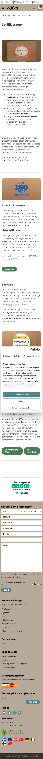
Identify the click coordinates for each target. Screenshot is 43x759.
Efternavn (7, 523)
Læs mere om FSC (11, 451)
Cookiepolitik (7, 627)
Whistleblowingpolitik (10, 620)
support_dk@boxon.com (12, 725)
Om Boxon (6, 609)
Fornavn (6, 517)
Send (6, 590)
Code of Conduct (9, 634)
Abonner (33, 702)
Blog (4, 616)
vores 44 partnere (14, 367)
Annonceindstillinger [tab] (32, 356)
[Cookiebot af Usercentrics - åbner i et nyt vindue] (30, 349)
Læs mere (9, 269)
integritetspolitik (13, 577)
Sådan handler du (9, 656)
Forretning (8, 528)
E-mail (6, 534)
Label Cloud (7, 644)
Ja (35, 584)
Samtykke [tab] (7, 356)
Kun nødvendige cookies (21, 408)
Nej (41, 584)
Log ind (5, 660)
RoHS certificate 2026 (16, 157)
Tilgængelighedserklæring (12, 631)
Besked (6, 545)
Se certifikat (31, 451)
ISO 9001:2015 (8, 244)
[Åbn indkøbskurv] (39, 8)
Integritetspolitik (9, 624)
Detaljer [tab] (17, 356)
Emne (5, 511)
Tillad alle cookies (21, 395)
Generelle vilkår (8, 667)
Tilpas (20, 401)
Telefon (6, 540)
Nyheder (5, 613)
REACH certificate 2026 (17, 160)
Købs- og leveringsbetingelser (14, 664)
